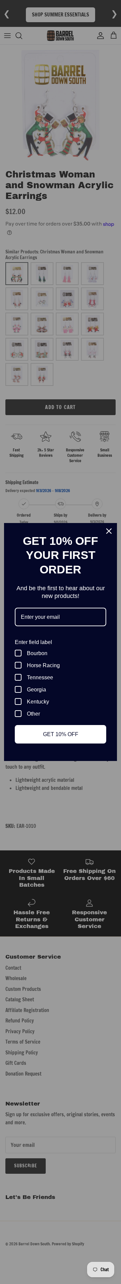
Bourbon (37, 653)
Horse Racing (43, 665)
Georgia (36, 689)
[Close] (109, 531)
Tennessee (40, 677)
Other (33, 714)
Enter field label (33, 642)
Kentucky (38, 702)
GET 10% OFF (60, 734)
